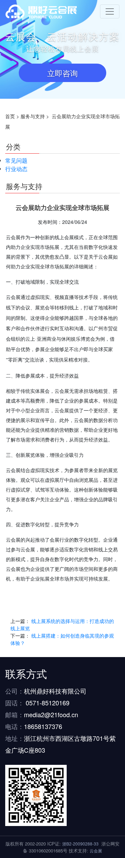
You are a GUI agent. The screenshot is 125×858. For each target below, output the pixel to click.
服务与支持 (32, 116)
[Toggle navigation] (109, 11)
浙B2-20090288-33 (80, 844)
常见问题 (16, 160)
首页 (10, 116)
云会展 (96, 850)
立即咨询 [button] (62, 72)
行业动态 (16, 169)
